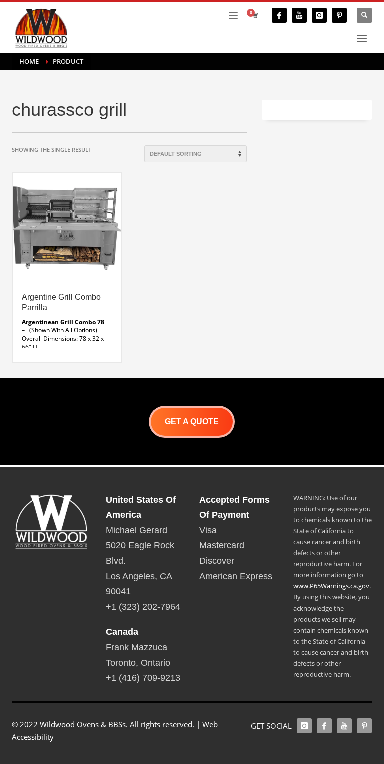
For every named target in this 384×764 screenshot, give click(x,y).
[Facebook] (279, 15)
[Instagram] (319, 15)
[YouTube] (299, 15)
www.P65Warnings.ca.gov (332, 585)
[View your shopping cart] (255, 15)
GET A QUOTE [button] (192, 421)
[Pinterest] (339, 15)
